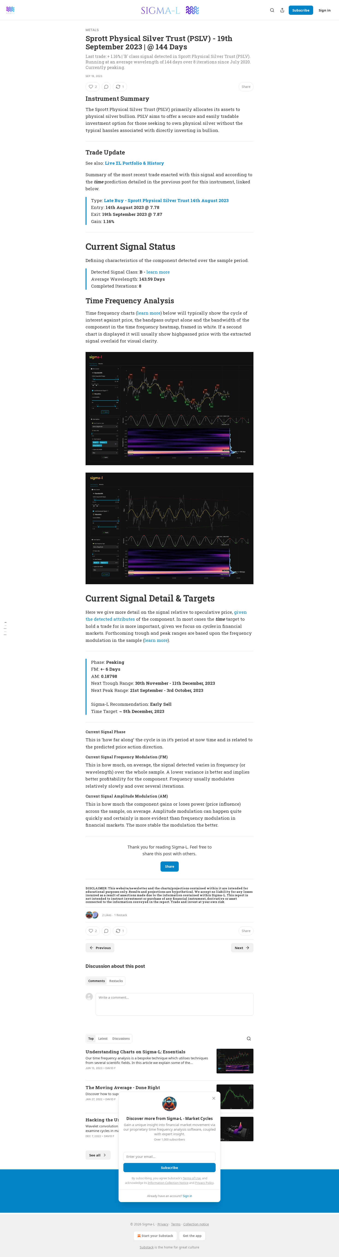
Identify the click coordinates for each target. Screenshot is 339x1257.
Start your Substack (157, 1235)
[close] (213, 1098)
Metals (92, 30)
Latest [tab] (103, 1039)
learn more (158, 272)
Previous (103, 947)
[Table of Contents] (5, 629)
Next (239, 947)
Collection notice (196, 1224)
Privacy (163, 1224)
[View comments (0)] (106, 86)
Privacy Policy (204, 1183)
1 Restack (120, 915)
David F (110, 1068)
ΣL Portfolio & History (140, 163)
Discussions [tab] (121, 1039)
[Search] (272, 10)
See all (95, 1155)
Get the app (192, 1235)
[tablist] (105, 981)
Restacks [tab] (116, 981)
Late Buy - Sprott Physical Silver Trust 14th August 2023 (166, 200)
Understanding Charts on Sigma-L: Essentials (135, 1051)
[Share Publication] (282, 10)
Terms (176, 1224)
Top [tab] (91, 1039)
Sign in (325, 10)
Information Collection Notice (168, 1183)
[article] (169, 1063)
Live (110, 163)
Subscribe (300, 10)
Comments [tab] (96, 981)
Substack (147, 1247)
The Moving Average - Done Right (123, 1087)
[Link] (79, 98)
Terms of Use (192, 1178)
